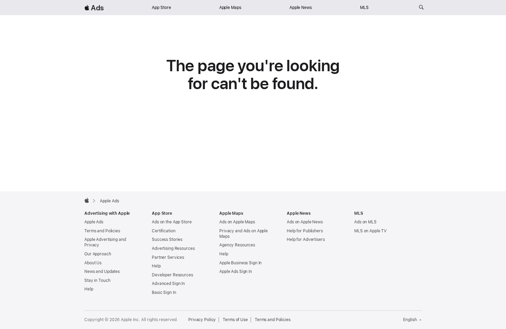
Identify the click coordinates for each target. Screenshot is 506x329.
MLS (364, 7)
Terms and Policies (102, 231)
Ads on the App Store (172, 222)
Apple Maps (230, 7)
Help (88, 289)
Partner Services (168, 257)
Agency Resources (237, 245)
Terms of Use (235, 319)
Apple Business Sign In (240, 263)
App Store (161, 7)
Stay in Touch (97, 280)
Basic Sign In (164, 292)
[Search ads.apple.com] (421, 7)
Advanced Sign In (168, 283)
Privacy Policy (202, 319)
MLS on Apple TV (370, 231)
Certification (163, 231)
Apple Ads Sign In (235, 271)
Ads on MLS (365, 222)
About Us (93, 263)
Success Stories (167, 239)
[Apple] (86, 200)
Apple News (300, 7)
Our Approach (97, 254)
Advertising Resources (173, 248)
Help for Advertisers (306, 239)
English (410, 319)
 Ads (94, 7)
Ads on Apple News (305, 222)
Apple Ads (93, 222)
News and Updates (102, 271)
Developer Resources (172, 275)
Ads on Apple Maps (237, 222)
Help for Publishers (305, 231)
